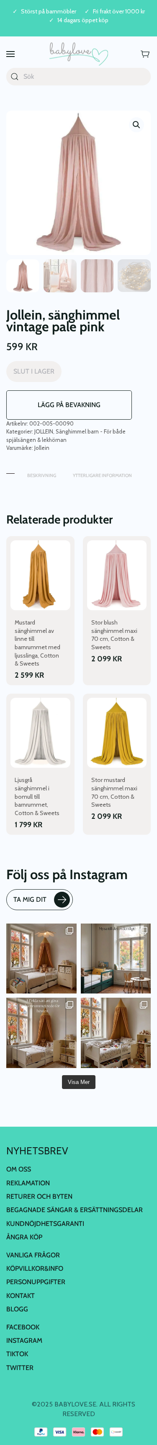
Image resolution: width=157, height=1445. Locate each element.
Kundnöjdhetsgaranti (45, 1224)
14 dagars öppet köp (82, 20)
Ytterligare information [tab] (102, 475)
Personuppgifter (35, 1282)
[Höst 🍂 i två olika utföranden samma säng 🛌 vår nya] (41, 959)
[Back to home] (78, 54)
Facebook (22, 1327)
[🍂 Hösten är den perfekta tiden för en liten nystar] (116, 1033)
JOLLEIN (43, 431)
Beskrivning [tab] (41, 475)
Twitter (19, 1368)
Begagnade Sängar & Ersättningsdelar (74, 1210)
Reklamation (28, 1183)
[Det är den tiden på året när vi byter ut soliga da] (116, 959)
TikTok (17, 1354)
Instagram (24, 1340)
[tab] (10, 471)
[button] (10, 54)
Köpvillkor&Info (34, 1268)
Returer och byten (39, 1196)
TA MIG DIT (29, 899)
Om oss (18, 1169)
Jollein (41, 447)
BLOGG (17, 1309)
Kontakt (20, 1296)
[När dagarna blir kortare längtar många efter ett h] (41, 1033)
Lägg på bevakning (69, 405)
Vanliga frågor (33, 1255)
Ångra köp (24, 1237)
